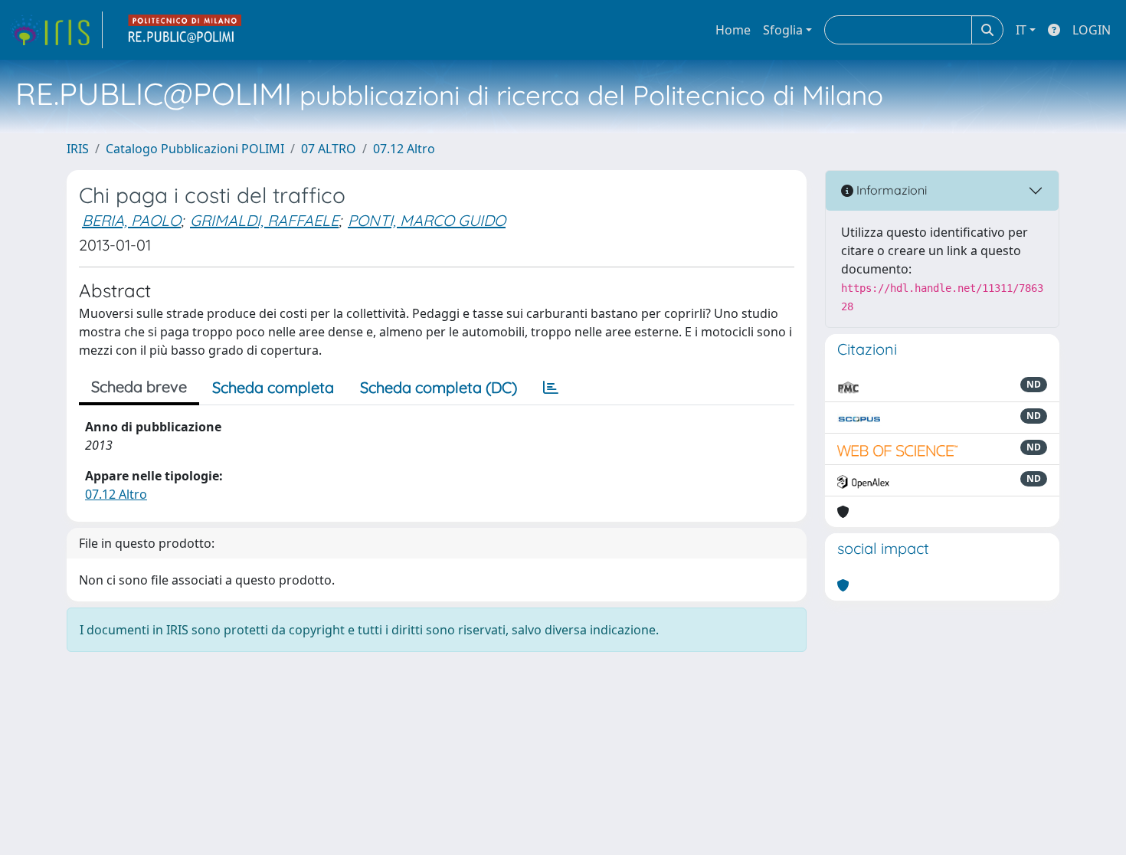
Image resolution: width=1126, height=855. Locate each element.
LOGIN (1091, 29)
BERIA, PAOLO (131, 220)
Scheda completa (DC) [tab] (438, 387)
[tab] (550, 388)
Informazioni (890, 190)
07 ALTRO (328, 148)
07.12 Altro (404, 148)
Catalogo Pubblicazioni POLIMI (195, 148)
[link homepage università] (185, 29)
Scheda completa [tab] (273, 387)
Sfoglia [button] (783, 29)
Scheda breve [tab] (139, 386)
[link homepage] (56, 29)
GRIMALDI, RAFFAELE (264, 220)
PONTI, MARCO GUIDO (427, 220)
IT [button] (1021, 29)
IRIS (78, 148)
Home (733, 29)
